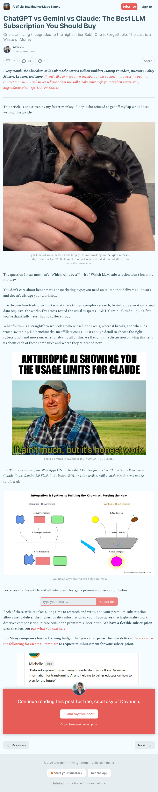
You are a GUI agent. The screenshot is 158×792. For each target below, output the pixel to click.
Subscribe (129, 6)
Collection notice (103, 763)
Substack (58, 783)
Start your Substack (68, 773)
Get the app (99, 773)
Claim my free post (79, 714)
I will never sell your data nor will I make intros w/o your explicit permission (84, 82)
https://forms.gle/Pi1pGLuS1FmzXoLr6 (31, 88)
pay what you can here (48, 628)
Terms (85, 763)
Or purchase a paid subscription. (79, 724)
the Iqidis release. (118, 255)
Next (142, 745)
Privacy (73, 763)
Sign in (147, 7)
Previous (19, 745)
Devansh (18, 47)
